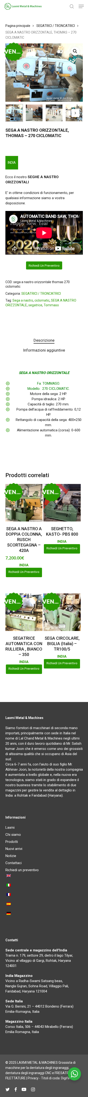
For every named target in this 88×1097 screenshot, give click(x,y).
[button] (81, 6)
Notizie (10, 856)
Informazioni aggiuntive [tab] (44, 350)
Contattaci (13, 863)
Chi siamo (13, 834)
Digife (65, 1078)
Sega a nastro (22, 300)
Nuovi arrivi (13, 849)
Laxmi (10, 827)
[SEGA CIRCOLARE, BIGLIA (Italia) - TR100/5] (61, 612)
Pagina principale (17, 26)
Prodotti (11, 842)
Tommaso (51, 305)
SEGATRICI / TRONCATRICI (55, 26)
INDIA (12, 162)
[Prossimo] (75, 113)
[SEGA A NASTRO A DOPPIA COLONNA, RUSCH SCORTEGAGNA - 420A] (23, 502)
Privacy (33, 1078)
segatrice (35, 305)
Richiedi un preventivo (44, 265)
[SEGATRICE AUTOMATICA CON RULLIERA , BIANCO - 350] (23, 612)
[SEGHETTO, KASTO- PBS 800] (61, 502)
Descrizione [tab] (44, 340)
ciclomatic (42, 300)
